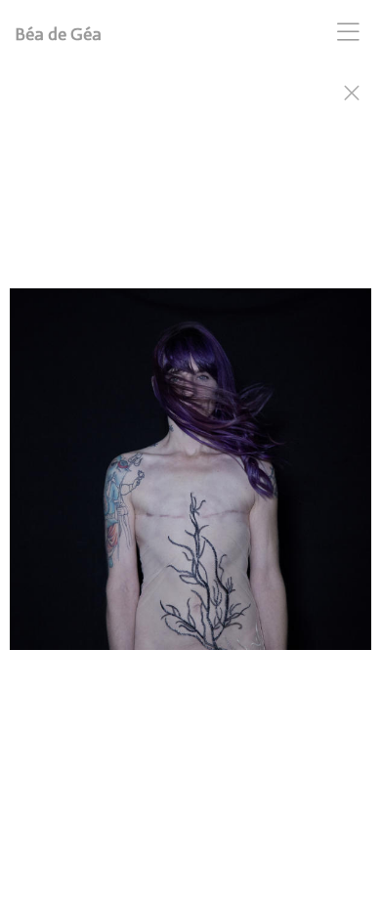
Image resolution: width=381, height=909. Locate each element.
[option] (190, 479)
